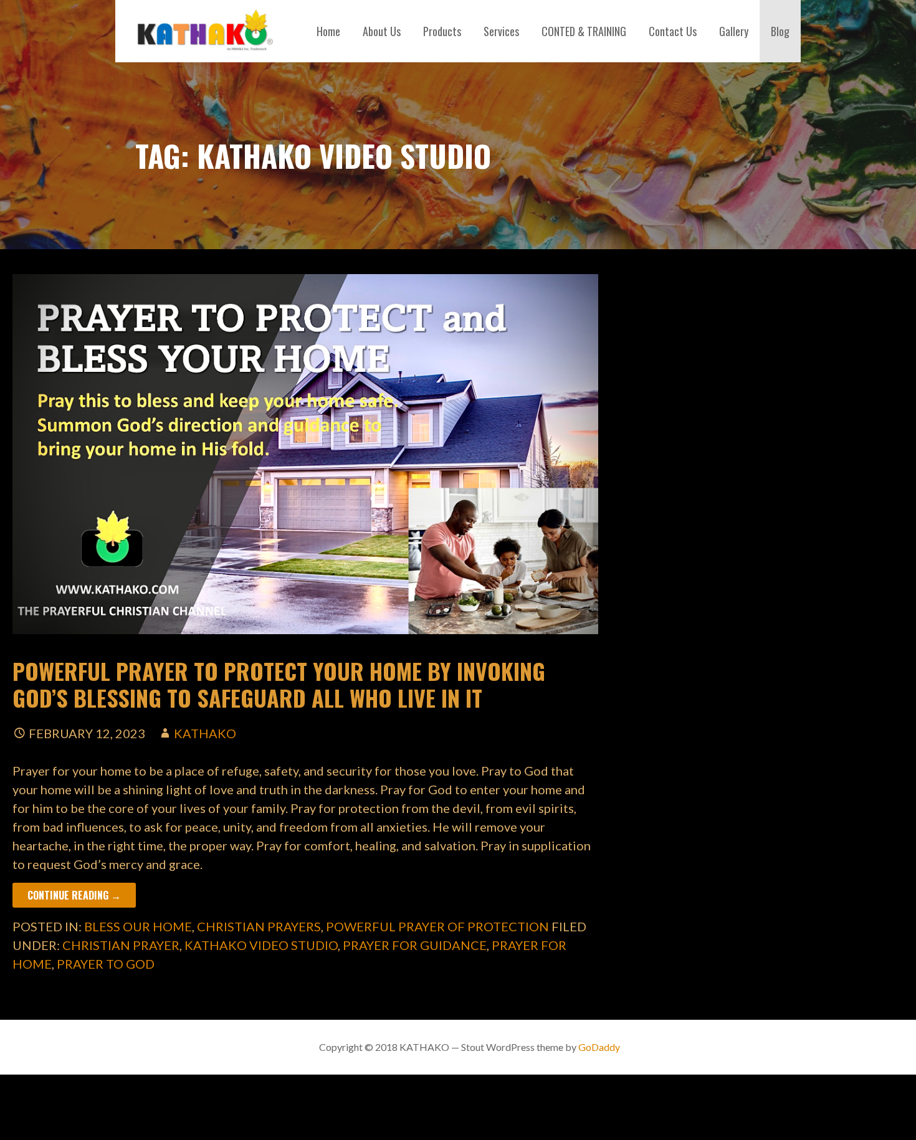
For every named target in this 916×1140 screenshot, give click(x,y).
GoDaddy (599, 1047)
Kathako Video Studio (261, 945)
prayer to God (106, 963)
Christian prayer (120, 945)
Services (501, 31)
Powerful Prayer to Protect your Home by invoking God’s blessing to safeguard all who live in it (278, 684)
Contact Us (673, 31)
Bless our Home (138, 926)
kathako (205, 733)
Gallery (733, 31)
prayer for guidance (415, 945)
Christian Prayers (259, 926)
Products (442, 31)
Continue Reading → (74, 895)
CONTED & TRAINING (583, 31)
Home (328, 31)
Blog (780, 31)
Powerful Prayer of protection (437, 926)
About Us (382, 31)
